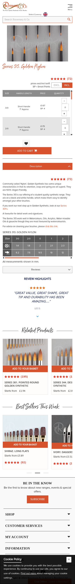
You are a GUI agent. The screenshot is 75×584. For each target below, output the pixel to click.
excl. (57, 85)
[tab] (37, 166)
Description (36, 166)
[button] (26, 143)
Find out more (29, 573)
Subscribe (37, 499)
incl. (67, 85)
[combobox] (37, 19)
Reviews (35, 269)
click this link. (51, 226)
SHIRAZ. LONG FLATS (17, 451)
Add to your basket (25, 369)
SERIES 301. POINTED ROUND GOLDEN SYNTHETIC (22, 384)
